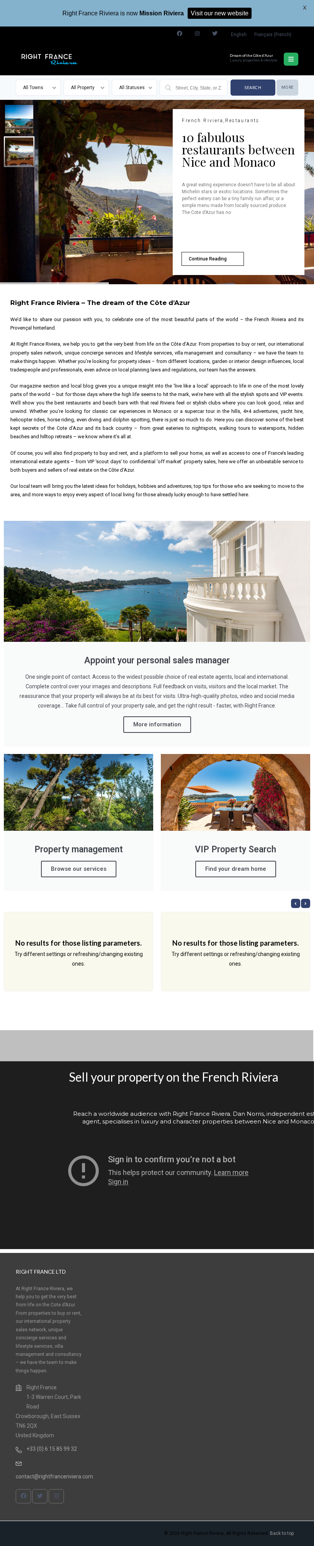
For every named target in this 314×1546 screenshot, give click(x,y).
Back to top (282, 1533)
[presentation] (295, 903)
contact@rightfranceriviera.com (54, 1477)
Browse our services (78, 868)
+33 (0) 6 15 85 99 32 (51, 1449)
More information (157, 724)
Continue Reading (208, 259)
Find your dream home (235, 868)
